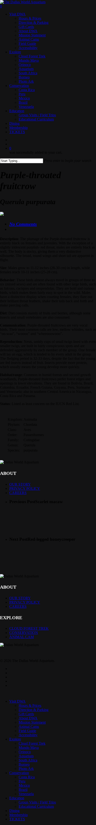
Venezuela (26, 794)
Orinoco (25, 752)
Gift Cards (26, 714)
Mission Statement (32, 722)
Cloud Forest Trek (32, 743)
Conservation (19, 773)
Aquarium (26, 756)
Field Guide (27, 731)
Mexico (24, 785)
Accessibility (28, 735)
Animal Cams (29, 727)
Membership (18, 815)
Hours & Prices (30, 706)
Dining (14, 811)
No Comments (23, 224)
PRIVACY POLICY (24, 489)
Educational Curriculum (36, 806)
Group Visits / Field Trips (37, 802)
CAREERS (18, 493)
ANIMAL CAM (21, 637)
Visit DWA (17, 701)
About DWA (28, 718)
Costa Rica (27, 777)
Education (16, 798)
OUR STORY (20, 484)
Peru (22, 781)
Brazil (23, 790)
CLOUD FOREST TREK (29, 628)
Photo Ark (26, 769)
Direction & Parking (33, 710)
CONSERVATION (23, 633)
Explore (15, 739)
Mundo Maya (29, 748)
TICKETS (17, 819)
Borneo (24, 764)
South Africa (28, 760)
